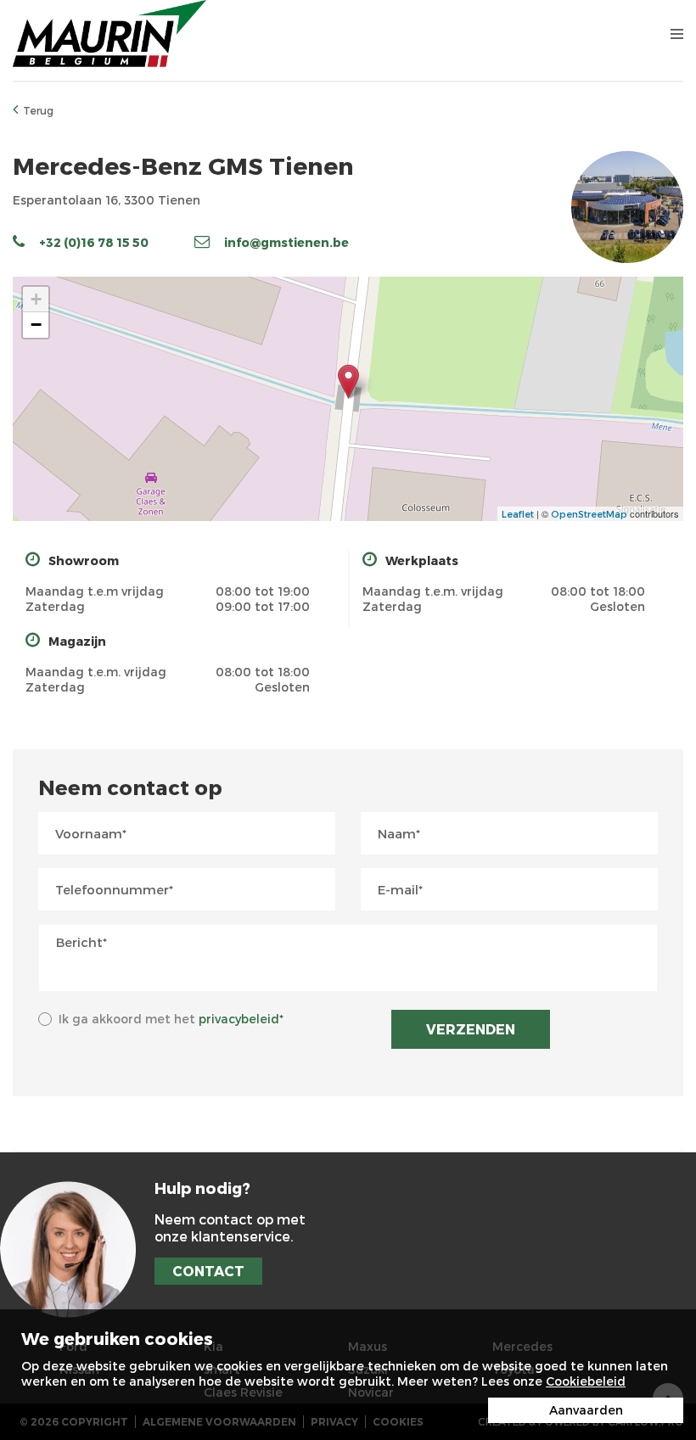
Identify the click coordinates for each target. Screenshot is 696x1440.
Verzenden (470, 1029)
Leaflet (518, 513)
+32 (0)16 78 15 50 (94, 242)
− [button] (36, 324)
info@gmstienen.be (286, 242)
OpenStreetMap (589, 513)
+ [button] (36, 299)
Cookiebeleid (586, 1381)
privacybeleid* (241, 1018)
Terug (38, 110)
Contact (208, 1271)
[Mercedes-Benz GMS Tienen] (348, 381)
